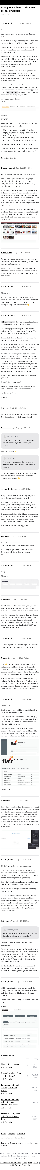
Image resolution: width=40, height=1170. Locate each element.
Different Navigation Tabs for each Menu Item (10, 1116)
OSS (12, 1165)
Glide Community (7, 2)
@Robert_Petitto (12, 92)
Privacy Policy (20, 1138)
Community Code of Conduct (10, 1163)
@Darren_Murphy (8, 322)
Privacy (36, 1163)
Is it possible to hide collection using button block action (10, 1102)
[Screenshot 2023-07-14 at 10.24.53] (20, 584)
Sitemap (18, 1165)
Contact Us (26, 1165)
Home (3, 1134)
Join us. (23, 1158)
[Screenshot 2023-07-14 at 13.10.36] (20, 839)
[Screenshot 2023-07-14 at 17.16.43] (20, 1029)
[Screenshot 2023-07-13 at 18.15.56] (20, 108)
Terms (30, 1163)
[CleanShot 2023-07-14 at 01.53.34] (20, 232)
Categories (11, 1134)
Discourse (13, 1143)
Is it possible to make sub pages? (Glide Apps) (10, 1088)
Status (25, 1163)
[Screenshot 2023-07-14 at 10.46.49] (20, 747)
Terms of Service (7, 1138)
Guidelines (21, 1134)
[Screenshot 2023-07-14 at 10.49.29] (20, 771)
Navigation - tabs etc (8, 158)
